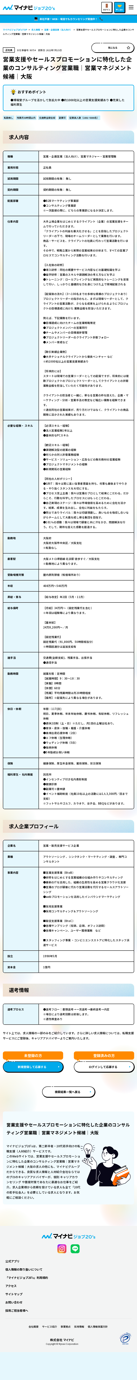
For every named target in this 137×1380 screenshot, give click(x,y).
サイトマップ (13, 1294)
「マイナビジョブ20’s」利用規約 (26, 1277)
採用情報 (79, 1326)
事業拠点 (66, 1326)
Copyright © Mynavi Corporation (62, 1344)
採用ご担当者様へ (16, 1310)
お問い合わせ (13, 1302)
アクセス (11, 1286)
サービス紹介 (49, 1326)
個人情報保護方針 (98, 1326)
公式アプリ (12, 1261)
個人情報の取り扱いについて (23, 1269)
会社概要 (34, 1326)
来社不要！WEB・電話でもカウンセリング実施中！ (69, 19)
